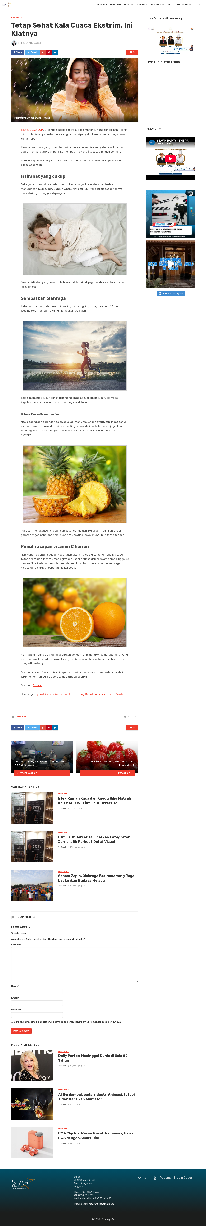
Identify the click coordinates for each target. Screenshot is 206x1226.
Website (16, 1009)
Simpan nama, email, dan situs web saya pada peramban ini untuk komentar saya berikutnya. (67, 1022)
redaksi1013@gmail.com (101, 1204)
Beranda (102, 5)
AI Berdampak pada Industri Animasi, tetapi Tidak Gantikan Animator (96, 1097)
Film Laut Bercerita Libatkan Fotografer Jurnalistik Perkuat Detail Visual (94, 839)
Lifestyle (141, 5)
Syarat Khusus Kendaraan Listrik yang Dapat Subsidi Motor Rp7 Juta (80, 694)
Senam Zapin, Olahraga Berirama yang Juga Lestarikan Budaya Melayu (96, 878)
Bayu (63, 808)
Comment (17, 944)
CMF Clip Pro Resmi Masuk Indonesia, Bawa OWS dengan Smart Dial (96, 1135)
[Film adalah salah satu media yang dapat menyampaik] (170, 214)
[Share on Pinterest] (49, 52)
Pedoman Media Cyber (176, 1177)
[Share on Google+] (43, 52)
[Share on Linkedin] (55, 52)
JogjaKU (155, 5)
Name (15, 986)
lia (23, 43)
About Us (182, 5)
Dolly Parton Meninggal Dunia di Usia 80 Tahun (93, 1058)
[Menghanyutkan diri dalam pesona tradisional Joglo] (170, 264)
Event (170, 5)
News (127, 5)
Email (15, 998)
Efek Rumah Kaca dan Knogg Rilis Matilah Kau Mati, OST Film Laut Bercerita (94, 800)
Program (115, 5)
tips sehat (133, 717)
